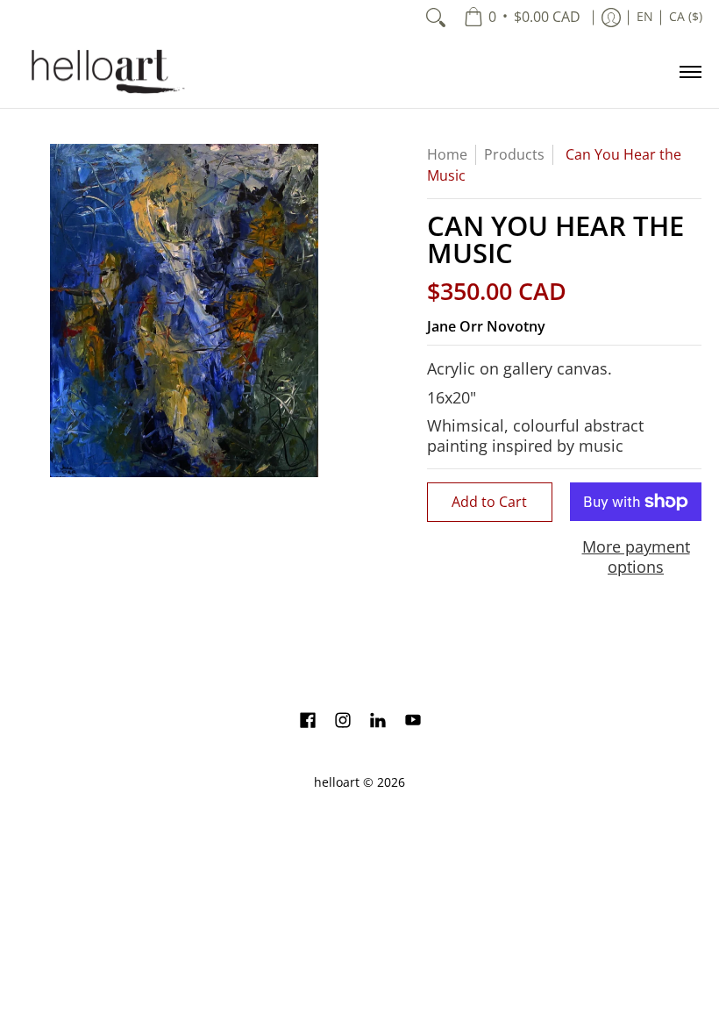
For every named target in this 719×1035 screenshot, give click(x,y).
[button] (307, 722)
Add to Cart (489, 501)
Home (447, 154)
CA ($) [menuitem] (685, 17)
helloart (337, 782)
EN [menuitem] (645, 17)
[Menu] (689, 71)
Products (514, 154)
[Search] (436, 17)
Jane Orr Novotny (486, 326)
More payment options (636, 556)
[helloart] (105, 71)
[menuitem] (522, 17)
